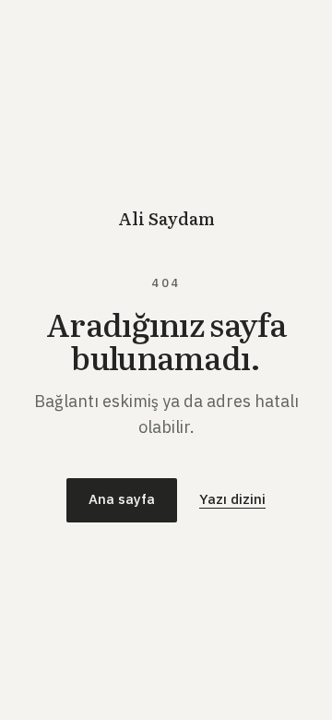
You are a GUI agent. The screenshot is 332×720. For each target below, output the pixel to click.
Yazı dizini (232, 499)
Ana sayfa (122, 499)
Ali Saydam (166, 218)
